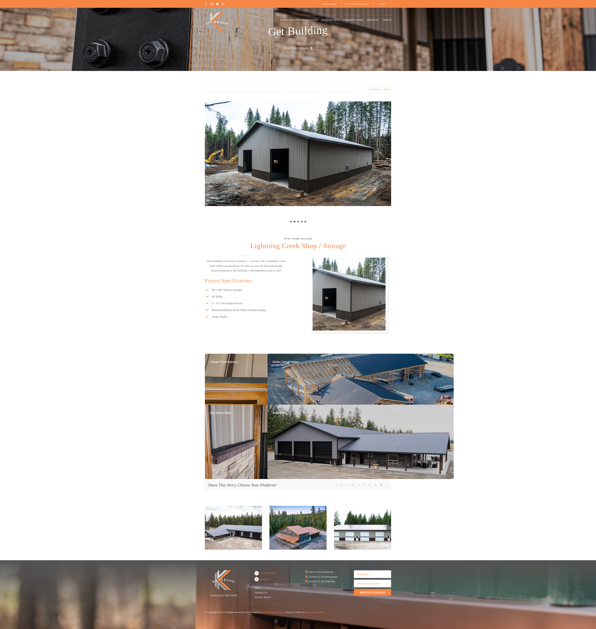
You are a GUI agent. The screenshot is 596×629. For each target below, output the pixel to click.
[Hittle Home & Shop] (233, 507)
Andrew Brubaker (315, 612)
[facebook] (206, 4)
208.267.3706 (267, 573)
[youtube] (217, 4)
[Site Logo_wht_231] (216, 12)
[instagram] (211, 4)
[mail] (223, 4)
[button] (207, 527)
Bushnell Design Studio (272, 612)
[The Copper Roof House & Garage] (298, 507)
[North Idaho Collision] (362, 507)
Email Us (265, 579)
